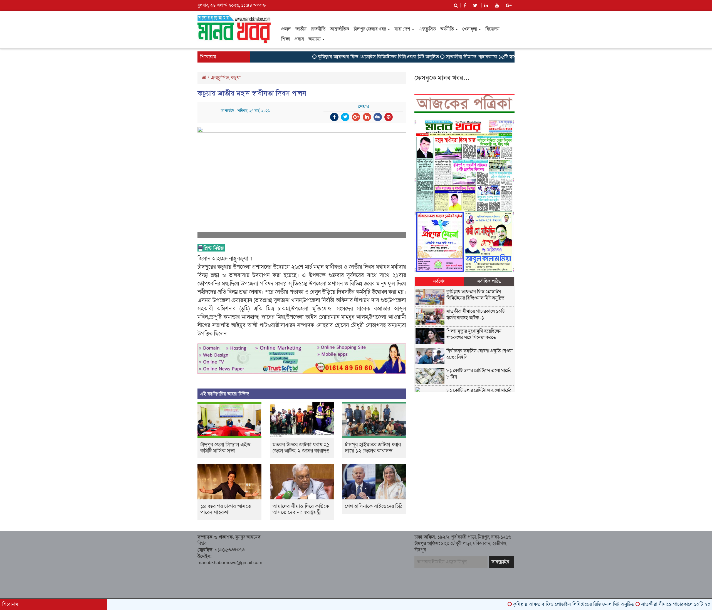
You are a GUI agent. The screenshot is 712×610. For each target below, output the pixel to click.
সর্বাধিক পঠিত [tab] (489, 281)
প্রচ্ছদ (286, 29)
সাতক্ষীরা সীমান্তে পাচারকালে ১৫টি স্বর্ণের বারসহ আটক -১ (477, 57)
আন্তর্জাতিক (339, 29)
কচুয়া (236, 77)
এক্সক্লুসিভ (427, 29)
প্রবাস (299, 39)
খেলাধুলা (470, 29)
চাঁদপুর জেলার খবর (370, 29)
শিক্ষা (285, 39)
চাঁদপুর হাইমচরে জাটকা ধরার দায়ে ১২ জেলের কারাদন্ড (373, 447)
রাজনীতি (318, 29)
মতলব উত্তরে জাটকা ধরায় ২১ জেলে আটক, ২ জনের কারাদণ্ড (301, 447)
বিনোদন (492, 29)
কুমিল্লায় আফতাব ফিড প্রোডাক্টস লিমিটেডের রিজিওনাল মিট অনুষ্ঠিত (357, 57)
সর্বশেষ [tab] (439, 281)
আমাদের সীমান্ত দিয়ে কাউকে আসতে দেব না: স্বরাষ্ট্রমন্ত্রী (301, 509)
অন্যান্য (315, 39)
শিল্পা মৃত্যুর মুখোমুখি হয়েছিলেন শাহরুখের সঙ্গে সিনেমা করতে (473, 334)
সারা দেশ (402, 29)
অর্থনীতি (447, 29)
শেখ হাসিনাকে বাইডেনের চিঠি (373, 506)
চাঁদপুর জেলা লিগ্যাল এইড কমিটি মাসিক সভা (225, 447)
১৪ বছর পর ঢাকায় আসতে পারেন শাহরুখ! (225, 509)
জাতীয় (300, 29)
